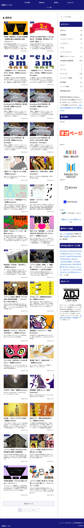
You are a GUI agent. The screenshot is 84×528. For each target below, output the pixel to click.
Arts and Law (64, 251)
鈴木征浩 (70, 234)
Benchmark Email (76, 251)
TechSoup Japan (65, 264)
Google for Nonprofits (73, 256)
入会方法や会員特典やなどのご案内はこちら (71, 107)
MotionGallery (65, 259)
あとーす (63, 234)
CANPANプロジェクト (68, 253)
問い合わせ (69, 523)
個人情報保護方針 (77, 523)
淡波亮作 (67, 236)
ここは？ (61, 523)
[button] (80, 17)
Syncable (77, 261)
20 (33, 510)
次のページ (28, 503)
